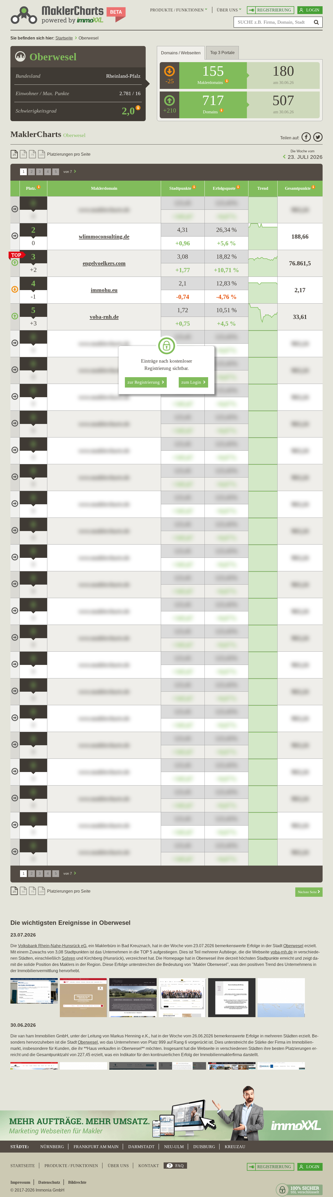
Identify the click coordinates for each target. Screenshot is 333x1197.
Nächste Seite (308, 892)
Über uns (227, 10)
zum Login (192, 382)
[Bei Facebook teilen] (305, 138)
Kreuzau (235, 1146)
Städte (19, 1146)
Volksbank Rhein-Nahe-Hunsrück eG (52, 946)
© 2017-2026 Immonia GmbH (37, 1190)
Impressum (20, 1182)
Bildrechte (77, 1182)
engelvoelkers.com (104, 263)
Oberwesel (293, 946)
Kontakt (148, 1165)
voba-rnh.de (104, 317)
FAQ (179, 1165)
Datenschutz (49, 1182)
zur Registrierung (144, 382)
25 (14, 154)
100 (41, 154)
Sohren (68, 958)
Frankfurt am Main (96, 1146)
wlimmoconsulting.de (104, 236)
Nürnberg (52, 1146)
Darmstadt (141, 1146)
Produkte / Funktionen (177, 10)
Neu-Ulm (174, 1146)
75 (32, 154)
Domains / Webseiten (181, 53)
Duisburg (204, 1146)
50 (23, 154)
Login (312, 10)
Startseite (64, 38)
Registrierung (274, 10)
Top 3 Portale (222, 52)
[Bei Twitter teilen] (317, 138)
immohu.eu (104, 290)
